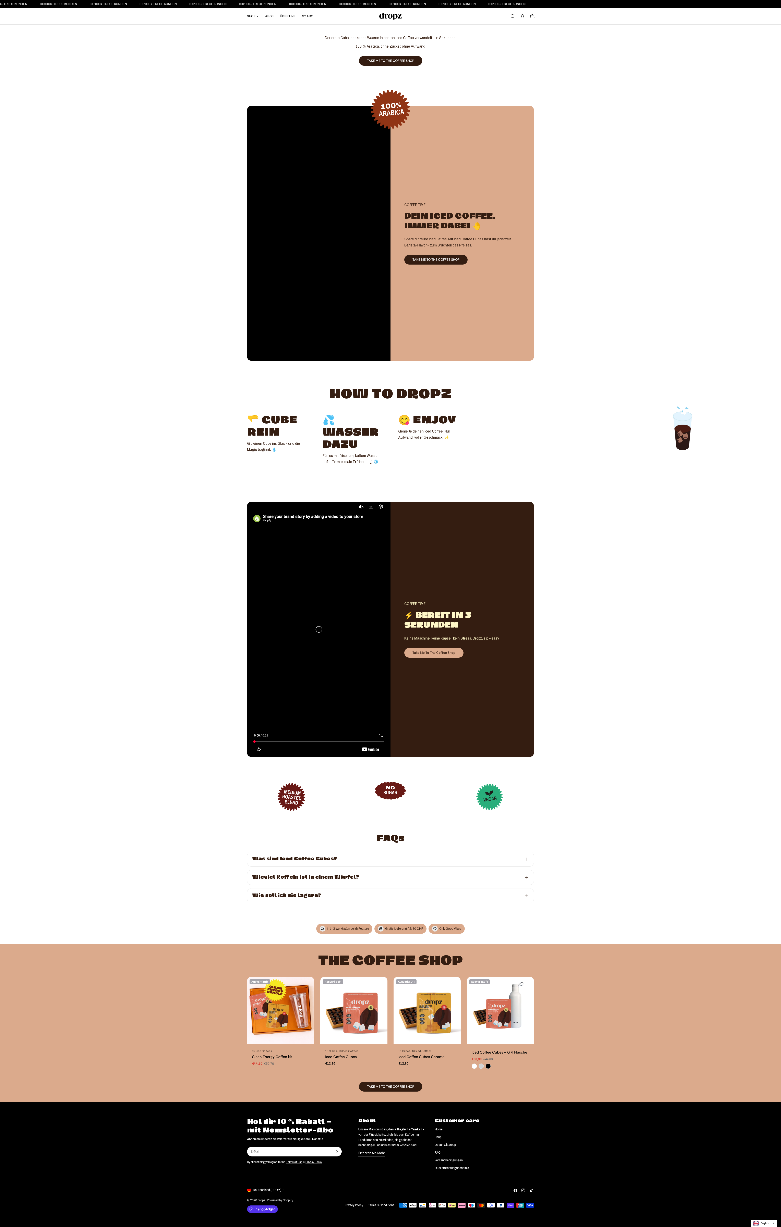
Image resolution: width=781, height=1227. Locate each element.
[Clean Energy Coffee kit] (280, 1010)
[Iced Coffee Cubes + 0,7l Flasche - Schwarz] (488, 1066)
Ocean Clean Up (445, 1144)
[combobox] (764, 1223)
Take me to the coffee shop (433, 653)
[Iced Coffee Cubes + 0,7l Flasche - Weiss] (474, 1066)
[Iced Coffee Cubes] (353, 1010)
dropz (261, 1200)
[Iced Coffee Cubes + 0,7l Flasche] (500, 1010)
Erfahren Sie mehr (371, 1153)
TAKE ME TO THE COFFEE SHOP (435, 259)
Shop (438, 1137)
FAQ (438, 1152)
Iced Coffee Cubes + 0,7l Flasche (499, 1052)
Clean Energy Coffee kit (272, 1056)
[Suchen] (513, 16)
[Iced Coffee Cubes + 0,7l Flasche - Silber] (481, 1066)
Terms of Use (294, 1162)
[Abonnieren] (337, 1151)
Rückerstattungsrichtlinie (452, 1168)
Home (439, 1129)
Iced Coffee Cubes (341, 1056)
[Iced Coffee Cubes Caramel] (427, 1010)
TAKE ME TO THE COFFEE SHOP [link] (390, 61)
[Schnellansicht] (308, 986)
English (765, 1223)
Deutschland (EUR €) (267, 1190)
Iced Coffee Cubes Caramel (421, 1056)
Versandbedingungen (449, 1160)
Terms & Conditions (381, 1205)
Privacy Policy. (313, 1162)
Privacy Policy (354, 1205)
